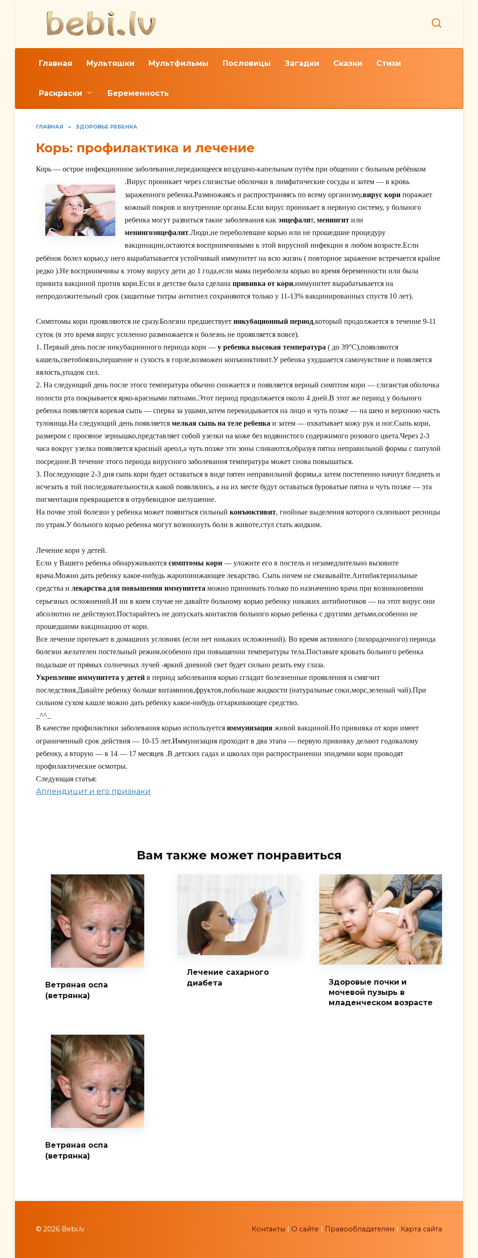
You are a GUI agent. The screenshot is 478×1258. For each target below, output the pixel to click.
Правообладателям (359, 1229)
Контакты (268, 1229)
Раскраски (60, 93)
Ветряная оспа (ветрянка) (76, 990)
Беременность (138, 93)
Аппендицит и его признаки (93, 791)
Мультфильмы (178, 63)
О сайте (305, 1229)
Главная (55, 63)
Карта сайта (421, 1229)
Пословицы (247, 63)
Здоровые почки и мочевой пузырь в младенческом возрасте (381, 992)
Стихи (388, 63)
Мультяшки (110, 63)
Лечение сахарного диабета (228, 977)
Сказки (347, 63)
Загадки (302, 63)
